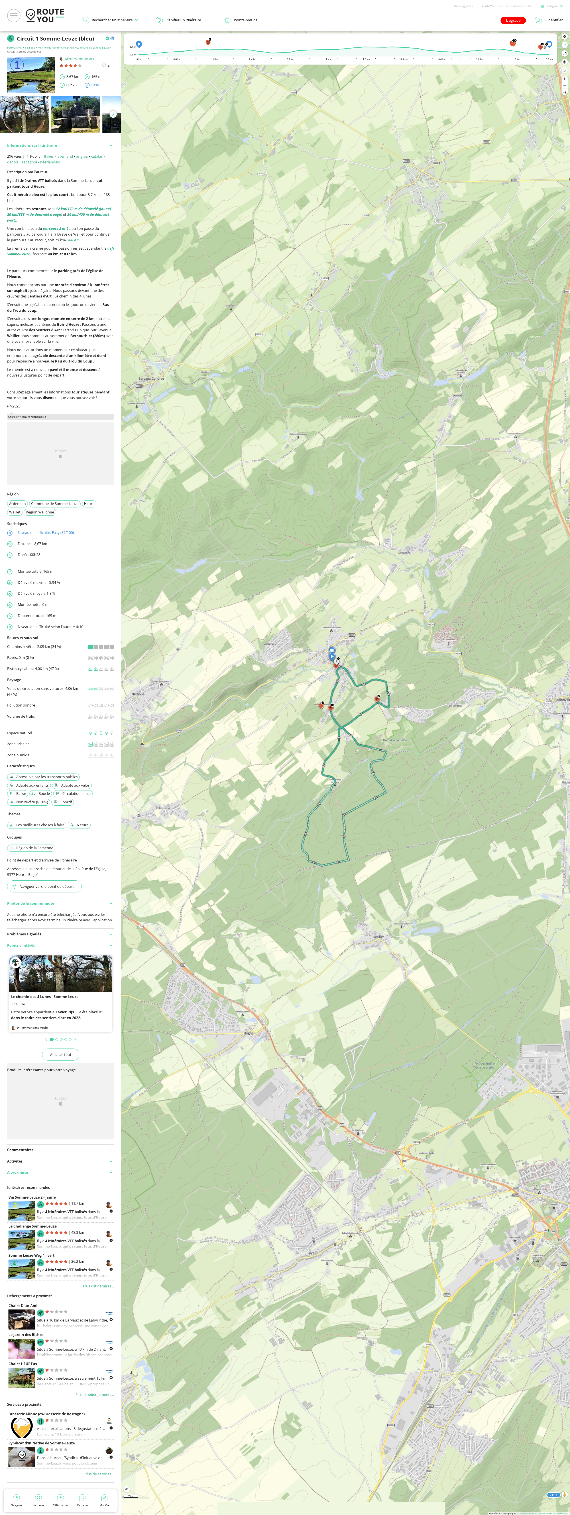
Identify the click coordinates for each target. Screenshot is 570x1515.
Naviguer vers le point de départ (47, 886)
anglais (82, 156)
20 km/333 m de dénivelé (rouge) (34, 214)
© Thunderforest (526, 1513)
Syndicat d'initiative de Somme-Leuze (41, 1443)
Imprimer (38, 1505)
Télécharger (60, 1505)
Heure (89, 503)
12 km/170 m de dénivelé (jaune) (83, 208)
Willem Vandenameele (79, 59)
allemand (65, 156)
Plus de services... (99, 1474)
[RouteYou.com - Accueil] (45, 15)
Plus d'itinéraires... (98, 1286)
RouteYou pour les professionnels (506, 6)
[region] (345, 773)
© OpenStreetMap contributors (552, 1513)
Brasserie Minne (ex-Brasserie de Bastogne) (46, 1413)
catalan (97, 156)
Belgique (30, 47)
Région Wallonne (40, 512)
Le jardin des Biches (25, 1334)
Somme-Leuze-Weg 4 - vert (31, 1255)
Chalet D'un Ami (22, 1305)
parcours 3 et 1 (56, 228)
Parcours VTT (14, 47)
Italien (49, 156)
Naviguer (16, 1505)
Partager (82, 1505)
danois (12, 162)
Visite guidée (463, 6)
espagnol (29, 162)
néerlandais (50, 162)
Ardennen (68, 47)
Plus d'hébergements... (94, 1394)
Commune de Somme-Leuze (92, 47)
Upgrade (513, 20)
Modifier (105, 1505)
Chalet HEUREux (22, 1363)
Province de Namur (48, 47)
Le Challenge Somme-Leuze (32, 1226)
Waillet (14, 512)
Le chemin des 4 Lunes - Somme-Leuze (44, 996)
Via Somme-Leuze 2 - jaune (32, 1197)
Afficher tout (60, 1054)
